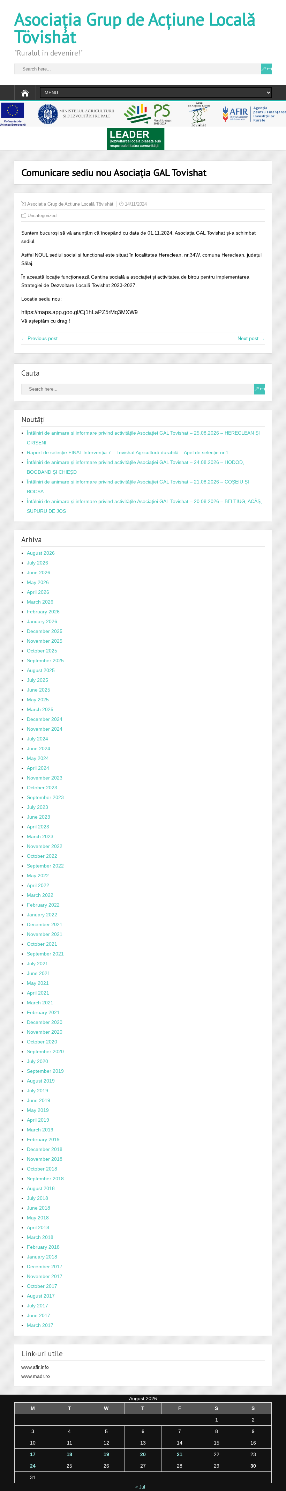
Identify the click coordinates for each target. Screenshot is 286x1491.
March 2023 (40, 836)
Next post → (251, 338)
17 (33, 1454)
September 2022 (45, 866)
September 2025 (45, 660)
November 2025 (44, 641)
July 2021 (37, 963)
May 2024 (38, 758)
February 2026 (43, 611)
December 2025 (44, 631)
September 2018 (45, 1178)
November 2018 (44, 1159)
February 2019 (43, 1139)
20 (143, 1454)
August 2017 (41, 1296)
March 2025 (40, 709)
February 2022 (43, 905)
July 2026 (37, 563)
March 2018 (40, 1237)
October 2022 (42, 856)
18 (69, 1454)
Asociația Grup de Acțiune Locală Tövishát (135, 28)
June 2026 (38, 572)
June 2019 (38, 1100)
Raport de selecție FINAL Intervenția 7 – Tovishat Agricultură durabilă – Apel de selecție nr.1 (127, 452)
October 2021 (42, 944)
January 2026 (42, 621)
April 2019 (38, 1120)
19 (106, 1454)
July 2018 (37, 1198)
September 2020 (45, 1051)
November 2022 (44, 846)
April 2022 (38, 885)
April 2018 (38, 1227)
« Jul (140, 1487)
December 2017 (44, 1266)
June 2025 (38, 690)
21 (179, 1454)
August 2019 (41, 1081)
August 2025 (41, 670)
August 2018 (41, 1188)
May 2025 (38, 699)
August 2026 (41, 553)
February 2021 (43, 1012)
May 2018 (38, 1217)
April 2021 (38, 993)
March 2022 (40, 895)
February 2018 (43, 1247)
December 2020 (44, 1022)
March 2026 (40, 602)
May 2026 (38, 582)
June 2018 (38, 1208)
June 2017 (38, 1315)
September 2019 (45, 1071)
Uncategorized (42, 215)
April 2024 (38, 768)
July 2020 (37, 1061)
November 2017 (44, 1276)
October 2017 (42, 1286)
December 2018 (44, 1149)
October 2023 (42, 787)
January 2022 (42, 914)
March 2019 (40, 1129)
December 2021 (44, 924)
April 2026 (38, 592)
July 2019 (37, 1090)
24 (33, 1466)
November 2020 (44, 1032)
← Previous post (39, 338)
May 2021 (38, 983)
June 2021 (38, 973)
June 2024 (38, 748)
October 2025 (42, 651)
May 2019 (38, 1110)
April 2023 (38, 826)
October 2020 (42, 1042)
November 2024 (44, 729)
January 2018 (42, 1257)
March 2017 (40, 1325)
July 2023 (37, 807)
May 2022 (38, 875)
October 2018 (42, 1169)
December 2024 (44, 719)
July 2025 (37, 680)
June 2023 (38, 817)
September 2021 (45, 954)
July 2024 (37, 738)
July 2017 (37, 1305)
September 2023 (45, 797)
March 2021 (40, 1002)
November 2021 (44, 934)
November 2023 (44, 778)
